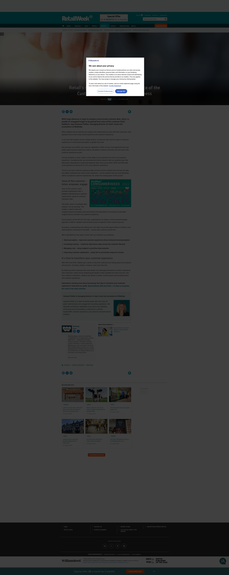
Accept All (121, 91)
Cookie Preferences (105, 91)
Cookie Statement (115, 86)
